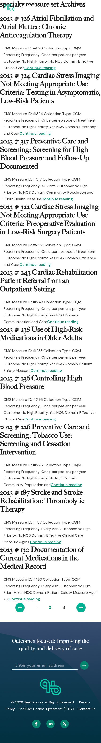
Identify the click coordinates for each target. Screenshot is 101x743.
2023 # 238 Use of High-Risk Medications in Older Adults (41, 333)
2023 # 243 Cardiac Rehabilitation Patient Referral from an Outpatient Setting (48, 280)
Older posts (81, 607)
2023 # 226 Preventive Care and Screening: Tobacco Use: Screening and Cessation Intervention (45, 439)
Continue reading (40, 67)
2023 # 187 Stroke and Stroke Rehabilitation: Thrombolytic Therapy (42, 500)
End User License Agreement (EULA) (46, 709)
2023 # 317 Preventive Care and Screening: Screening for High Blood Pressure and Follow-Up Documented (44, 154)
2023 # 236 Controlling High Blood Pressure (41, 382)
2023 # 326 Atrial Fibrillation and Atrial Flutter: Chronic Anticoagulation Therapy (47, 26)
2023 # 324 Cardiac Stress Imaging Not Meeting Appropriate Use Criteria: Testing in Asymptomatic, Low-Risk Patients (50, 88)
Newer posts (20, 607)
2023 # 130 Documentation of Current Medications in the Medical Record (41, 558)
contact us (86, 709)
